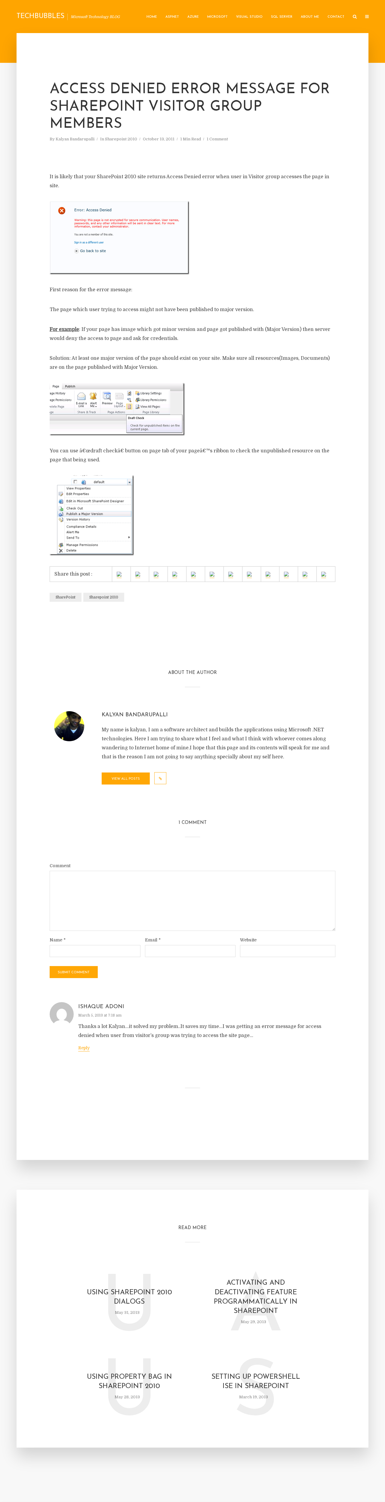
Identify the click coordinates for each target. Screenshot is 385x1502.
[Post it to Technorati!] (323, 574)
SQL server (281, 17)
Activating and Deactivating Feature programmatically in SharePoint (255, 1297)
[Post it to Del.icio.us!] (212, 574)
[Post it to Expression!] (174, 574)
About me (310, 17)
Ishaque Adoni (101, 1007)
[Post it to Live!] (193, 574)
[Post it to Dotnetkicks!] (268, 574)
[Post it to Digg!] (249, 574)
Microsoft (217, 17)
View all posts (126, 779)
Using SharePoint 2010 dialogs (129, 1297)
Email (153, 940)
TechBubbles (40, 16)
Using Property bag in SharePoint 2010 (129, 1382)
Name (58, 940)
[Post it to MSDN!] (137, 574)
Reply (84, 1047)
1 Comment (217, 139)
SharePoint (65, 597)
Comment (60, 866)
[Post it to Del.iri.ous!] (230, 574)
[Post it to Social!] (119, 574)
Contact (336, 17)
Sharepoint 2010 (121, 139)
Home (151, 17)
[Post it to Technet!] (156, 574)
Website (248, 940)
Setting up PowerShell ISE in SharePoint (255, 1382)
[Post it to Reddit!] (305, 574)
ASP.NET (172, 17)
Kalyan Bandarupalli (75, 139)
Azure (193, 17)
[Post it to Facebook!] (286, 574)
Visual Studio (249, 17)
